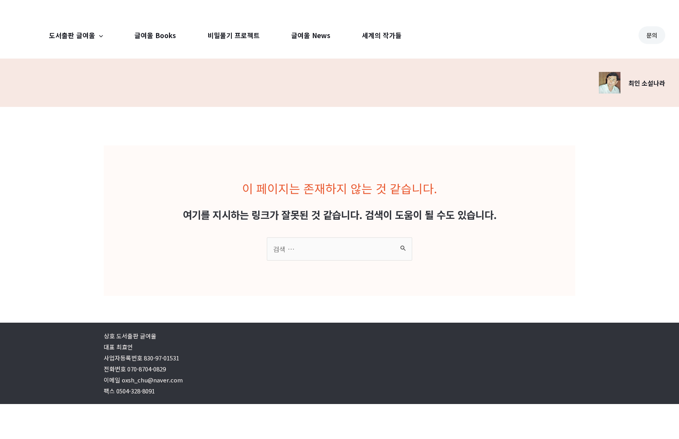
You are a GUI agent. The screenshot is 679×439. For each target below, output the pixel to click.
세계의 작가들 (382, 35)
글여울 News (310, 35)
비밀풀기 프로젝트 (233, 35)
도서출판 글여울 (72, 35)
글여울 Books (155, 35)
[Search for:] (339, 249)
